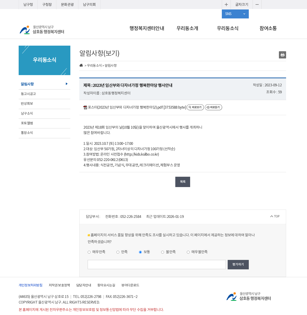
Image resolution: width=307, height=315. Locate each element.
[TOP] (275, 216)
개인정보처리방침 (30, 285)
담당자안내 (83, 285)
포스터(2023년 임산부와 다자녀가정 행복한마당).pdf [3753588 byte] (137, 107)
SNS (228, 14)
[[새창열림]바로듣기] (213, 107)
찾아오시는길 (106, 285)
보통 (146, 252)
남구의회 (89, 5)
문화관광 (67, 5)
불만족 (170, 252)
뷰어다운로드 (130, 285)
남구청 (28, 5)
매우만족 (98, 252)
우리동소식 (227, 28)
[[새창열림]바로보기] (196, 107)
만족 (124, 252)
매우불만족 (199, 252)
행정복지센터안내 (146, 28)
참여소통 (268, 28)
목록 (182, 182)
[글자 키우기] (226, 4)
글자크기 (241, 5)
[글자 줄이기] (257, 4)
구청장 (47, 5)
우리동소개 (187, 28)
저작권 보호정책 (59, 285)
